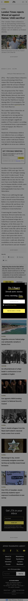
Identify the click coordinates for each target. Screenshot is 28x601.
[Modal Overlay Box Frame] (14, 300)
